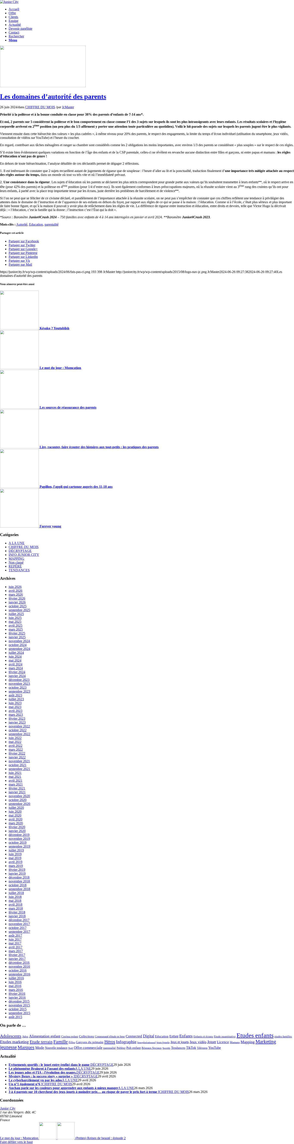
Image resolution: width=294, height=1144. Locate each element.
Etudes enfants (255, 1035)
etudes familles (283, 1036)
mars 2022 (16, 749)
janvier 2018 (17, 916)
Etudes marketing (14, 1042)
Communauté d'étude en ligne (110, 1036)
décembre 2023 (19, 680)
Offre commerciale (88, 1048)
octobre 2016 (17, 970)
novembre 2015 (19, 1005)
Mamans (235, 1042)
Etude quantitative (225, 1036)
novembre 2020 (19, 796)
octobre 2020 (17, 800)
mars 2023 (16, 714)
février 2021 (17, 788)
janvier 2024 (17, 676)
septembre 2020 (19, 804)
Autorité (21, 224)
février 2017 (17, 955)
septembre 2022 (19, 734)
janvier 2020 (17, 831)
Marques (26, 1047)
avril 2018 (15, 904)
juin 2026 (15, 587)
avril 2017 (15, 947)
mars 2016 (16, 990)
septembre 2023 (19, 691)
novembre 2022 (19, 726)
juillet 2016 (16, 978)
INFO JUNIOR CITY (24, 554)
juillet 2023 (16, 699)
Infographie (126, 1041)
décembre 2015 (19, 1001)
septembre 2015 (19, 1013)
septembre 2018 (19, 889)
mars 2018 (16, 908)
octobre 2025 (17, 606)
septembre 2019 (19, 846)
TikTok (191, 1048)
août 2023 (15, 695)
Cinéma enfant (69, 1036)
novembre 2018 (19, 881)
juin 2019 (15, 854)
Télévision (202, 1048)
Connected (134, 1036)
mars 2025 (16, 629)
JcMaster (68, 107)
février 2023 (17, 718)
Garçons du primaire (90, 1042)
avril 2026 (15, 590)
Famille (60, 1041)
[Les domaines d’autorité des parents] (43, 86)
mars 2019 (16, 866)
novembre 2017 (19, 924)
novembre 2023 (19, 683)
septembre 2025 (19, 610)
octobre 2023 (17, 687)
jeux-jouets (163, 1042)
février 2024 (17, 672)
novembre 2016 (19, 966)
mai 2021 (15, 776)
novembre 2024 (19, 641)
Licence (223, 1042)
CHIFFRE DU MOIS (40, 107)
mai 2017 (15, 943)
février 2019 (17, 869)
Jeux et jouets (179, 1042)
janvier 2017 (17, 959)
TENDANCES (19, 570)
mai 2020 (15, 815)
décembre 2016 (19, 962)
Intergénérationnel (146, 1042)
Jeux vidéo (198, 1042)
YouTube (214, 1048)
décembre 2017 (19, 920)
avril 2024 (15, 664)
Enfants (186, 1036)
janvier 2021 (17, 792)
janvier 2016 (17, 997)
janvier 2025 (17, 637)
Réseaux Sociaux (152, 1047)
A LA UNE (17, 543)
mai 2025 (15, 621)
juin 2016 (15, 982)
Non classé (16, 562)
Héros (109, 1041)
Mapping (248, 1042)
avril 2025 (15, 625)
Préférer (121, 1047)
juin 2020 (15, 811)
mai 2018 (15, 900)
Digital (148, 1036)
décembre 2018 (19, 877)
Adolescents (10, 1036)
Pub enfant (133, 1047)
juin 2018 (15, 897)
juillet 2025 (16, 614)
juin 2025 (15, 618)
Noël (70, 1048)
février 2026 (17, 598)
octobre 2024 (17, 645)
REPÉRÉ (15, 566)
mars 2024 (16, 668)
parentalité (52, 224)
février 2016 (17, 993)
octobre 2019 (17, 842)
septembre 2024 (19, 649)
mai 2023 (15, 707)
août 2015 (15, 1017)
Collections (86, 1036)
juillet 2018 (16, 893)
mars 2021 (16, 784)
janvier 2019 (17, 873)
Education (36, 224)
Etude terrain (41, 1041)
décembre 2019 (19, 835)
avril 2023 (15, 711)
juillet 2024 (16, 652)
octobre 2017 (17, 928)
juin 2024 (15, 656)
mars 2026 (16, 594)
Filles (72, 1042)
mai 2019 (15, 858)
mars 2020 (16, 823)
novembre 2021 (19, 761)
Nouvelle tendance (56, 1047)
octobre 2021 (17, 765)
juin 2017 (15, 939)
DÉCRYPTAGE (20, 551)
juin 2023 (15, 703)
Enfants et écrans (203, 1036)
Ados (25, 1036)
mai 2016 (15, 986)
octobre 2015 (17, 1009)
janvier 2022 (17, 757)
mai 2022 (15, 742)
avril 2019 (15, 862)
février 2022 (17, 753)
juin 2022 (15, 738)
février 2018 (17, 912)
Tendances (178, 1047)
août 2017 (15, 935)
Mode (39, 1048)
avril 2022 (15, 745)
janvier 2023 (17, 722)
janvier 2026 (17, 602)
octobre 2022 (17, 730)
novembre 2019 (19, 838)
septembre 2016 (19, 974)
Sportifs (166, 1048)
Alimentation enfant (44, 1036)
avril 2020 (15, 819)
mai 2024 (15, 660)
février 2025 (17, 633)
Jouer (211, 1042)
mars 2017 (16, 951)
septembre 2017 (19, 931)
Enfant (173, 1036)
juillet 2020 (16, 807)
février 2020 (17, 827)
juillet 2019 (16, 850)
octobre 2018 (17, 885)
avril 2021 (15, 780)
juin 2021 (15, 773)
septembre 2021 (19, 769)
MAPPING (16, 558)
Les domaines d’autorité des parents (53, 96)
